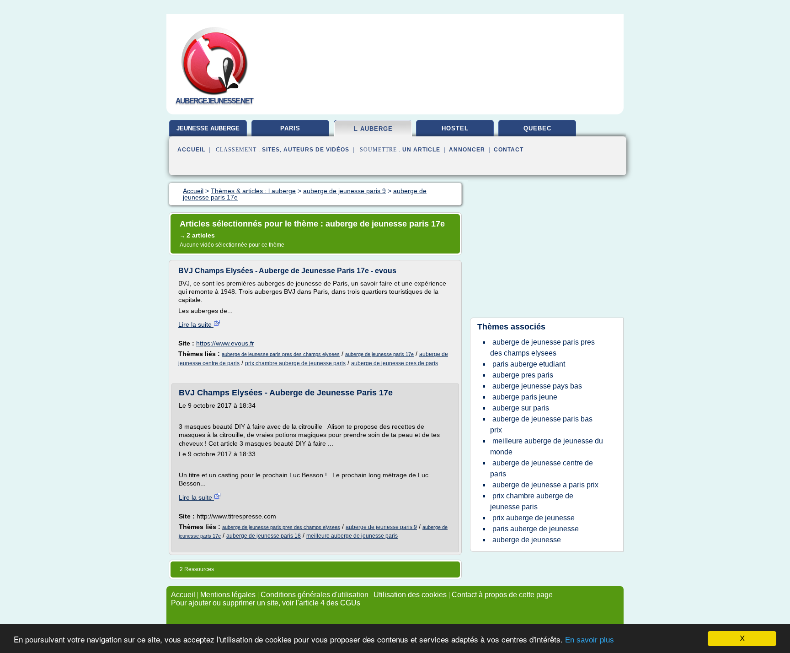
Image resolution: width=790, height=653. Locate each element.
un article (421, 149)
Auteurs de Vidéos (316, 149)
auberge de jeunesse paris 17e (379, 354)
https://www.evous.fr (225, 343)
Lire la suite (196, 324)
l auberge (373, 128)
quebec (537, 128)
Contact (508, 149)
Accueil (191, 149)
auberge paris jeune (524, 397)
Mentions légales (228, 595)
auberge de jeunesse (526, 540)
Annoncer (467, 149)
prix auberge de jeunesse (533, 518)
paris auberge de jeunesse (535, 529)
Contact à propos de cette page (502, 595)
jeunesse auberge (208, 128)
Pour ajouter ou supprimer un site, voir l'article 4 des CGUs (265, 603)
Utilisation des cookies (410, 595)
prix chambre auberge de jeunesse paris (295, 363)
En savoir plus (589, 640)
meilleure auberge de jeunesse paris (352, 536)
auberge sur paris (520, 408)
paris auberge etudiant (528, 364)
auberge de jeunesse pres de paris (394, 363)
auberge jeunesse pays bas (537, 386)
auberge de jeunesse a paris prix (545, 485)
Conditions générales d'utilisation (314, 595)
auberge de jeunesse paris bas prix (541, 424)
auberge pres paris (522, 375)
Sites (271, 149)
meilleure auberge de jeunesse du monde (546, 446)
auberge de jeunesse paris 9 (381, 527)
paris (290, 128)
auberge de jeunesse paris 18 (263, 536)
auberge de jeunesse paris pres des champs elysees (281, 354)
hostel (455, 128)
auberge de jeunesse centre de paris (541, 468)
